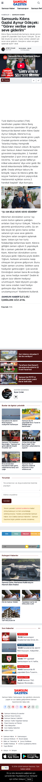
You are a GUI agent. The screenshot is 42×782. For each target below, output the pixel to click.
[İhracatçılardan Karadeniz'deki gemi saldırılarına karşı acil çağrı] (11, 457)
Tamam (29, 779)
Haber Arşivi (8, 730)
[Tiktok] (29, 707)
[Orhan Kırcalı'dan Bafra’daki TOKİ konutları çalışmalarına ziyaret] (31, 435)
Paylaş (6, 80)
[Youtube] (25, 707)
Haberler (5, 15)
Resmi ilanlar (23, 739)
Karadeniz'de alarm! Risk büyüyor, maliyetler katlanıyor (10, 422)
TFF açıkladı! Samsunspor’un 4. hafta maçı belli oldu (27, 660)
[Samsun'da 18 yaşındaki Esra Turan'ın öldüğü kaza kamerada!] (31, 414)
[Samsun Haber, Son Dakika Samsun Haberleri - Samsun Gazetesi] (20, 3)
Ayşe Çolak (19, 392)
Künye (6, 750)
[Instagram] (17, 707)
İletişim (14, 750)
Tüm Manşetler (10, 725)
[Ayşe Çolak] (7, 394)
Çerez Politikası (25, 741)
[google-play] (30, 757)
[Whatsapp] (37, 707)
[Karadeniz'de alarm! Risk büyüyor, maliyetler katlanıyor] (11, 414)
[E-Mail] (16, 397)
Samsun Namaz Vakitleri (13, 718)
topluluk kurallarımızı (22, 508)
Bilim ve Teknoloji (10, 741)
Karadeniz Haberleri (25, 645)
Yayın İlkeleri (8, 746)
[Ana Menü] (2, 3)
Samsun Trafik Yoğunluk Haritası (16, 721)
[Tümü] (39, 628)
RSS (6, 768)
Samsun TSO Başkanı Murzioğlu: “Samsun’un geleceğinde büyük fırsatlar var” (28, 681)
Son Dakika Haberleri (12, 728)
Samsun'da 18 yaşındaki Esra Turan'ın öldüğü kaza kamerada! (27, 671)
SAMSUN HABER (10, 297)
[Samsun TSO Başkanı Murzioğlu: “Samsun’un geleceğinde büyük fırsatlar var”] (11, 435)
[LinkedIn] (21, 707)
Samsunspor (23, 9)
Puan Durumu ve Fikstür (13, 723)
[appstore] (11, 757)
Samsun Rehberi (9, 739)
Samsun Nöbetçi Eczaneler (14, 713)
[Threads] (33, 707)
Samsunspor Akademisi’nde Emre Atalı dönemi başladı (28, 638)
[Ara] (39, 3)
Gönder (6, 501)
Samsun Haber (8, 9)
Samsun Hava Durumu (12, 716)
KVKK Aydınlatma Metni (27, 744)
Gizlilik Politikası (9, 744)
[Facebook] (5, 707)
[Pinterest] (13, 707)
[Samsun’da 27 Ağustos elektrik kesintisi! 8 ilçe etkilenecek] (31, 457)
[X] (9, 707)
